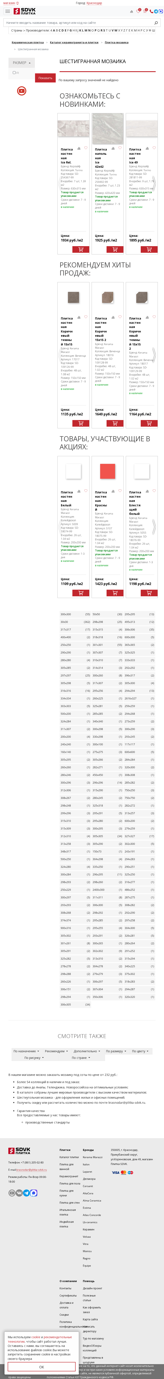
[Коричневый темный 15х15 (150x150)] (73, 297)
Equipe (87, 1265)
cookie (35, 1337)
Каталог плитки (69, 1157)
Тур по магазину (93, 1338)
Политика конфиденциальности (74, 1324)
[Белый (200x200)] (73, 471)
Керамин (88, 1229)
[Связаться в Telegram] (156, 11)
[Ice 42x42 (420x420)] (107, 128)
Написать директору (89, 1329)
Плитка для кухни (66, 1193)
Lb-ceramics (90, 1222)
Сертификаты (68, 1295)
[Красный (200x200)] (107, 471)
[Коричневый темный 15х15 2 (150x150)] (142, 297)
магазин (9, 3)
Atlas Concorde (92, 1215)
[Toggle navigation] (7, 11)
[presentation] (14, 72)
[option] (73, 183)
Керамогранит (69, 1176)
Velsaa (87, 1236)
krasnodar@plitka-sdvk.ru (126, 1103)
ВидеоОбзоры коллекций (92, 1348)
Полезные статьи (89, 1298)
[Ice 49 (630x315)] (142, 128)
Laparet (87, 1171)
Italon (86, 1164)
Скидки (64, 1315)
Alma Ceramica (92, 1200)
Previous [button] (60, 185)
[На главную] (23, 11)
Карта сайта (90, 1319)
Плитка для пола (70, 1183)
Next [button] (154, 185)
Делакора (89, 1179)
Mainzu (87, 1251)
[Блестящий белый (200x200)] (142, 471)
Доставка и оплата (66, 1305)
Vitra (85, 1244)
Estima (87, 1208)
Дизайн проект (92, 1288)
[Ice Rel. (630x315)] (73, 128)
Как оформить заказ (92, 1310)
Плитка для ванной (66, 1167)
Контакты (65, 1288)
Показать (45, 78)
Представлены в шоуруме (93, 1360)
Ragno (86, 1258)
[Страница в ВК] (19, 1193)
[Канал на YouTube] (12, 1193)
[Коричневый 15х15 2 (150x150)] (107, 297)
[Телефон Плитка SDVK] (151, 11)
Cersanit (88, 1186)
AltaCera (88, 1193)
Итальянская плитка (68, 1212)
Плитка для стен (70, 1202)
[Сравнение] (131, 11)
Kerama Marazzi (92, 1157)
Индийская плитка (67, 1224)
